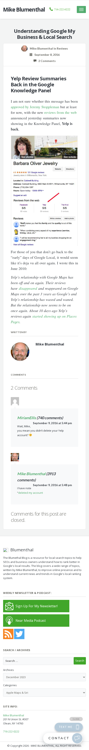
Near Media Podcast (31, 620)
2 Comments (46, 61)
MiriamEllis (26, 417)
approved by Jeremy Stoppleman (35, 106)
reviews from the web (60, 112)
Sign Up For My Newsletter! (37, 606)
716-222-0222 (62, 9)
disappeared (28, 288)
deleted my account (30, 493)
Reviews (62, 48)
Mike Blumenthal (31, 473)
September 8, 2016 (46, 54)
